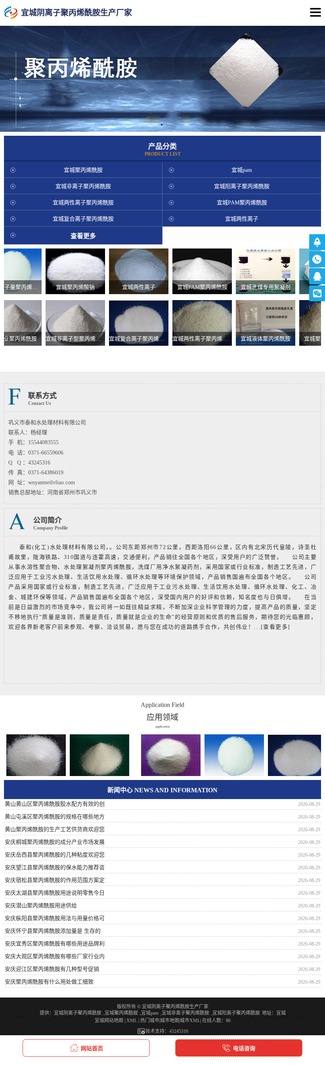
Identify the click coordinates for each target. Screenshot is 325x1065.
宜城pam (150, 1013)
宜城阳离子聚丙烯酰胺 (236, 1013)
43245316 (178, 1031)
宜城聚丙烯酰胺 (121, 1013)
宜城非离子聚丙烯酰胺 (185, 1013)
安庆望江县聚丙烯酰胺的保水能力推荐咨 (55, 867)
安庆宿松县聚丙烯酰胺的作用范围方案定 (55, 880)
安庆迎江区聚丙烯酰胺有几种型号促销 (52, 969)
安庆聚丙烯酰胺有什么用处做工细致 (49, 982)
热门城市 (149, 1020)
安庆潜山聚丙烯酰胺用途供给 (41, 906)
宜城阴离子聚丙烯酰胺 (77, 1013)
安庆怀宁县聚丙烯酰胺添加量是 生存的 (53, 931)
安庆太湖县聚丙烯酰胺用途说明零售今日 (55, 893)
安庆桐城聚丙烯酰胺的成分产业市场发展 (55, 842)
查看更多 (83, 236)
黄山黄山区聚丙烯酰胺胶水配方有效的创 (55, 804)
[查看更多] (276, 627)
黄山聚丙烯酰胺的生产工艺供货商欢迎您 (55, 829)
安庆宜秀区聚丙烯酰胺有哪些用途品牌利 (55, 944)
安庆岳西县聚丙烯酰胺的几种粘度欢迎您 (55, 855)
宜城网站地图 (109, 1020)
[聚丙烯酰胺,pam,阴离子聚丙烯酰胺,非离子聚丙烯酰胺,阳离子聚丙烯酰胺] (11, 13)
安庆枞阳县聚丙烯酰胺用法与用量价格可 (55, 918)
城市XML (190, 1020)
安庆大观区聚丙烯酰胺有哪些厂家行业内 (55, 956)
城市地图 (169, 1020)
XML (131, 1020)
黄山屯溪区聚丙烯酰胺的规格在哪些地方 (55, 817)
